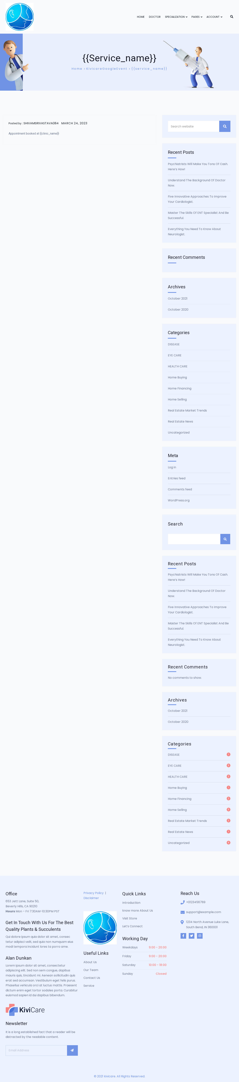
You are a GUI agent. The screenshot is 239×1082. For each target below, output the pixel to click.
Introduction (131, 903)
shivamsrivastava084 (41, 123)
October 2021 (177, 298)
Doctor (155, 17)
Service (88, 986)
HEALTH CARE (177, 366)
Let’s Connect (132, 926)
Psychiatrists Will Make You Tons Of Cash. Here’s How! (198, 166)
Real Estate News (180, 421)
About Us (90, 962)
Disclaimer (91, 898)
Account (213, 17)
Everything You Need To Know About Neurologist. (194, 231)
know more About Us (137, 910)
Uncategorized (179, 432)
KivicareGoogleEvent (107, 69)
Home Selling (177, 399)
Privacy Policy (93, 893)
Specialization (175, 17)
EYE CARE (174, 355)
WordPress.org (179, 500)
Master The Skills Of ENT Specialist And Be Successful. (198, 215)
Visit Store (129, 918)
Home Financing (179, 388)
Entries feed (176, 478)
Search (175, 524)
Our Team (90, 970)
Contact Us (91, 978)
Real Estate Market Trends (187, 410)
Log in (172, 467)
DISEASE (174, 344)
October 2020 (178, 309)
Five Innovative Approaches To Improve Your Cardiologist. (197, 199)
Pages (196, 17)
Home (141, 17)
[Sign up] (72, 1050)
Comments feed (180, 489)
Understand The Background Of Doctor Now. (197, 183)
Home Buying (177, 377)
